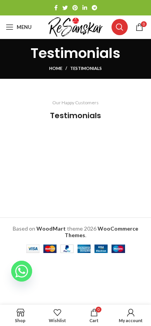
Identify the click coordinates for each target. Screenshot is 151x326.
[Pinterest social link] (75, 8)
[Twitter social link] (65, 8)
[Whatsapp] (21, 271)
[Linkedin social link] (84, 8)
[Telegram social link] (94, 8)
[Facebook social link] (56, 8)
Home (55, 68)
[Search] (120, 27)
